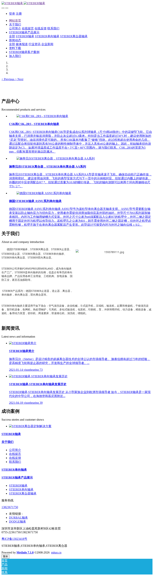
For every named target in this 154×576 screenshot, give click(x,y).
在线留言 (15, 453)
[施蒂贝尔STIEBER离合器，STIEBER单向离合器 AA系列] (56, 158)
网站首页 (15, 20)
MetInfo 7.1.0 (25, 552)
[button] (8, 79)
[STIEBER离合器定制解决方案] (30, 426)
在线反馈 (15, 457)
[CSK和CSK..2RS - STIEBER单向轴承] (42, 116)
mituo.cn (56, 552)
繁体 (5, 556)
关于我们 (8, 441)
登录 (12, 13)
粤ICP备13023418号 (14, 538)
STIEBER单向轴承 (14, 469)
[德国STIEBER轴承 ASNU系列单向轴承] (44, 193)
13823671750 (10, 507)
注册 (19, 13)
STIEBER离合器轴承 (22, 493)
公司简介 (15, 450)
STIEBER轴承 (11, 434)
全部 (12, 36)
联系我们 (15, 461)
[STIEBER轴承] (77, 3)
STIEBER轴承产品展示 (17, 477)
